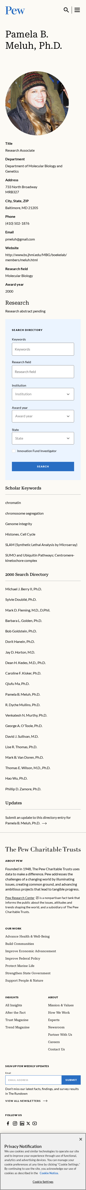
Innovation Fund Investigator (37, 451)
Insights (12, 997)
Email (8, 1073)
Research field (21, 362)
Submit (71, 1080)
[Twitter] (28, 1123)
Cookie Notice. (49, 1173)
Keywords (19, 339)
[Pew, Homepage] (15, 9)
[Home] (43, 849)
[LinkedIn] (22, 1123)
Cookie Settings (43, 1182)
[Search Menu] (66, 10)
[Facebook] (8, 1123)
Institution (19, 385)
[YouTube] (34, 1123)
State (15, 430)
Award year (20, 408)
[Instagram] (15, 1123)
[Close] (81, 1139)
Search (43, 466)
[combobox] (15, 394)
